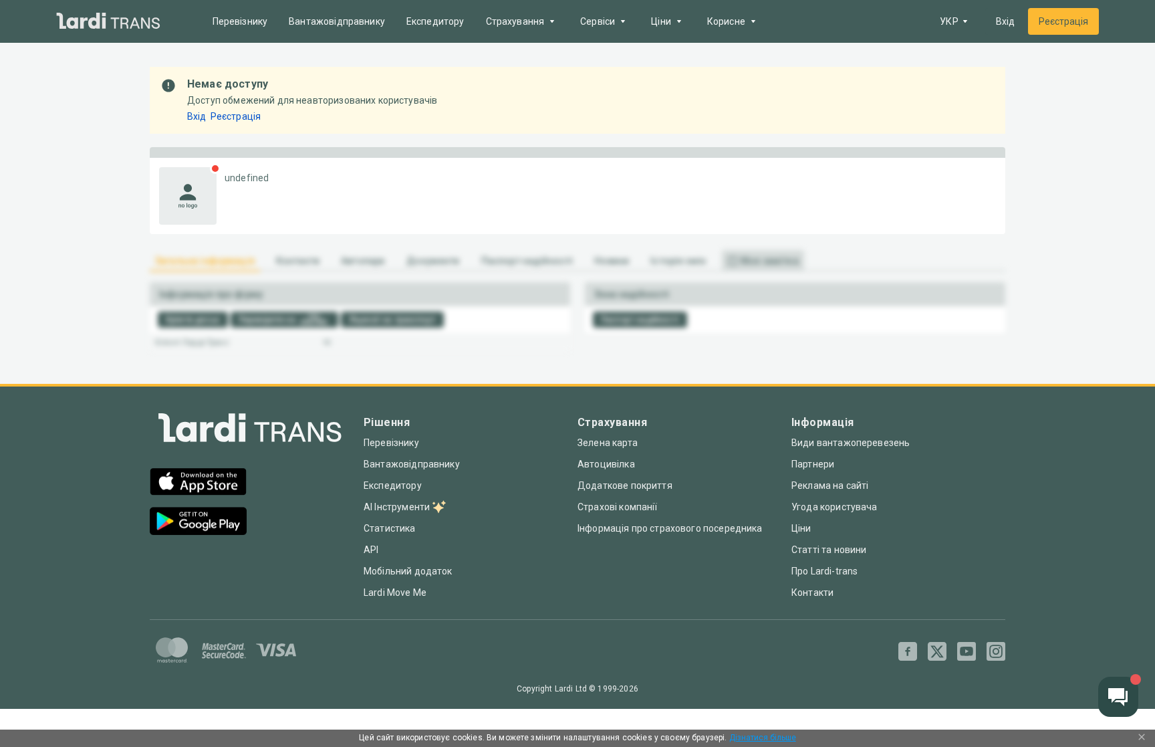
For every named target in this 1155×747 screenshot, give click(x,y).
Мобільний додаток (408, 571)
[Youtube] (966, 651)
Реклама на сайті (829, 485)
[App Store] (198, 483)
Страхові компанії (618, 507)
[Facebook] (907, 651)
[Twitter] (937, 651)
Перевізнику (240, 21)
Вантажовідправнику (337, 21)
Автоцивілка (606, 464)
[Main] (108, 21)
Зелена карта (608, 442)
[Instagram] (996, 651)
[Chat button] (1118, 697)
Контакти (812, 592)
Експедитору (435, 21)
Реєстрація (1063, 21)
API (371, 549)
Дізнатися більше (762, 738)
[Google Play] (198, 522)
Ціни (801, 528)
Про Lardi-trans (824, 571)
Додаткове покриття (625, 485)
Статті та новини (828, 549)
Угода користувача (834, 507)
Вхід (1005, 21)
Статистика (390, 528)
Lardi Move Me (395, 592)
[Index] (250, 431)
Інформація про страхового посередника (670, 528)
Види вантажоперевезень (850, 442)
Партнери (812, 464)
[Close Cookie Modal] (1141, 738)
